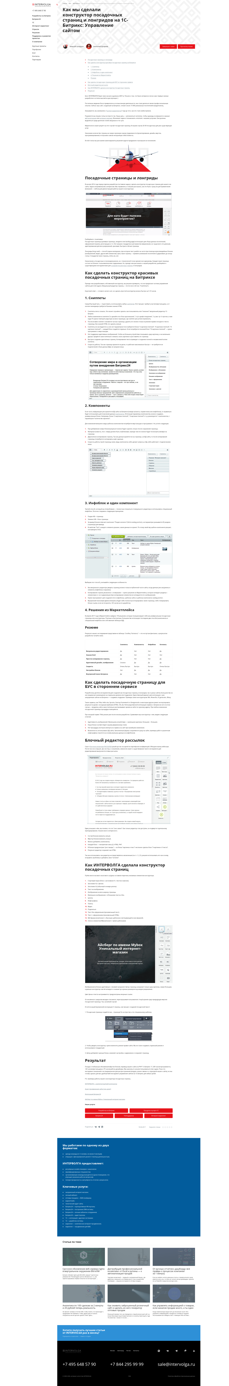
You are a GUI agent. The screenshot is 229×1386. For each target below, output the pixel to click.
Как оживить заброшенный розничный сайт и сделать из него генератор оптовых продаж (128, 1308)
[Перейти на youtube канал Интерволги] (194, 1351)
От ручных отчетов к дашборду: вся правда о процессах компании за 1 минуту (171, 1271)
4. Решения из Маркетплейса (101, 75)
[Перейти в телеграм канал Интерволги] (176, 1351)
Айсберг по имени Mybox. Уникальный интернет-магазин (105, 1099)
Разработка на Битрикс (41, 16)
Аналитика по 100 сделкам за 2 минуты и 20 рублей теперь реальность (83, 1306)
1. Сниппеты (95, 67)
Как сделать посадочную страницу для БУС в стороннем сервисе (110, 82)
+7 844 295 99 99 (126, 1364)
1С (33, 22)
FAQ (129, 1376)
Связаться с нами (168, 46)
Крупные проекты (39, 46)
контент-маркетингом (114, 111)
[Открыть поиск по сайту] (57, 5)
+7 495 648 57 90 (39, 10)
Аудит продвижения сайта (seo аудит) (98, 1089)
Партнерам (36, 59)
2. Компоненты (96, 69)
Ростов (128, 1350)
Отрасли (35, 29)
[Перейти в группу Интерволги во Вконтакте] (168, 1351)
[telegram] (99, 1127)
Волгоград (120, 1350)
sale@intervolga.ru (176, 1364)
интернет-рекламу (106, 118)
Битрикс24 (36, 19)
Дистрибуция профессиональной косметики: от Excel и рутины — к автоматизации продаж (125, 1271)
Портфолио (36, 49)
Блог (34, 53)
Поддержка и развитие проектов (41, 37)
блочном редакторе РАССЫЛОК (101, 747)
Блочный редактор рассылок (98, 85)
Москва (112, 1350)
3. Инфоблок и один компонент (102, 72)
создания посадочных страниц (122, 266)
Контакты (36, 56)
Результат (91, 91)
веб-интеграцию (90, 118)
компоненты (119, 414)
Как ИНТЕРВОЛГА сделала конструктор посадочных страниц (109, 88)
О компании (37, 42)
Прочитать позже (186, 46)
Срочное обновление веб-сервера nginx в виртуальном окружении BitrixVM (84, 1270)
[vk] (96, 1127)
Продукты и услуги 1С (151, 1111)
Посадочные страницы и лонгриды (100, 60)
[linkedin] (102, 1127)
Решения (36, 32)
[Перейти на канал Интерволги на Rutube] (185, 1351)
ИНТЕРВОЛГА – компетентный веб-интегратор (101, 1084)
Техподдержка (129, 1116)
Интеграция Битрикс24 (93, 1094)
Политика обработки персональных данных (181, 1376)
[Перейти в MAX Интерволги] (159, 1351)
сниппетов (130, 304)
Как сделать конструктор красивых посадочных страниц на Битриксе (112, 63)
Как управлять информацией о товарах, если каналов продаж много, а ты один (173, 1306)
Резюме (93, 78)
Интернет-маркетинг (40, 26)
